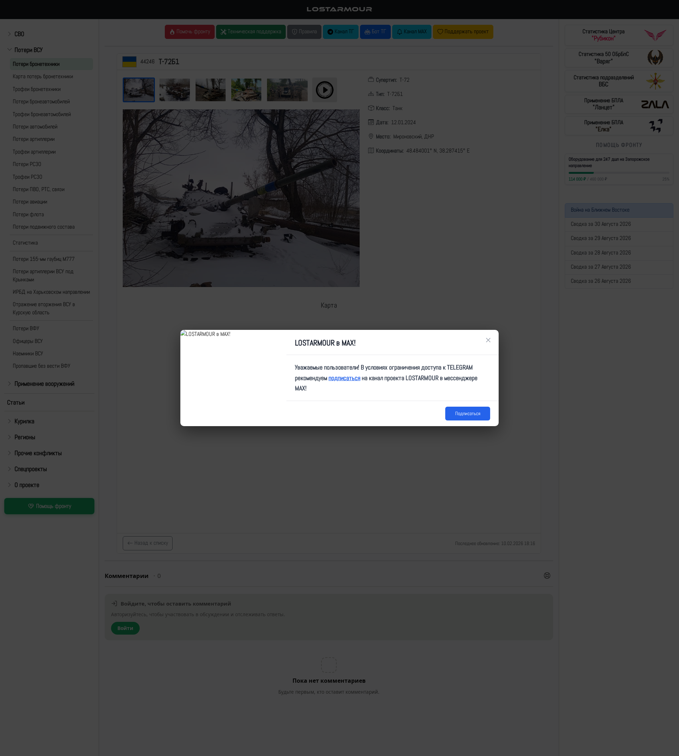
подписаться (344, 378)
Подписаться (467, 413)
